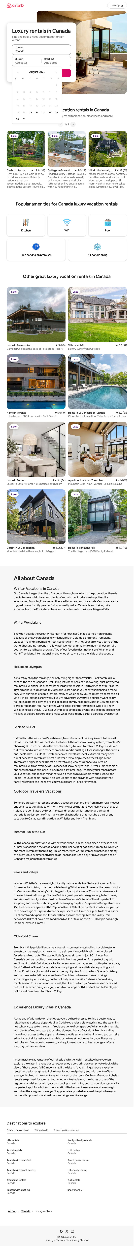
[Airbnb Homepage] (15, 5)
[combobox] (41, 51)
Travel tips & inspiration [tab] (66, 1130)
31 (24, 119)
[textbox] (27, 63)
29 (56, 112)
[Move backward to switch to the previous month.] (18, 72)
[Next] (73, 124)
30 (17, 119)
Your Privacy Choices (77, 1240)
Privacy (49, 1240)
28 (50, 112)
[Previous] (60, 124)
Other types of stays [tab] (18, 1130)
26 (37, 112)
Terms (59, 1240)
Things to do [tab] (41, 1130)
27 (43, 112)
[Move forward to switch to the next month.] (56, 72)
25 (30, 112)
